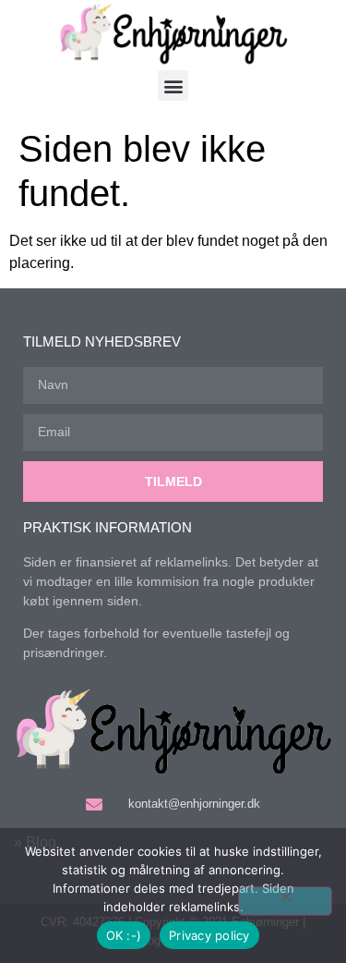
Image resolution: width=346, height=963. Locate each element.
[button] (173, 85)
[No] (285, 901)
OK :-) (124, 935)
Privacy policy (209, 935)
